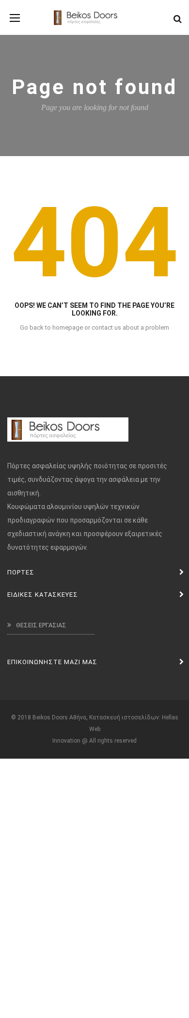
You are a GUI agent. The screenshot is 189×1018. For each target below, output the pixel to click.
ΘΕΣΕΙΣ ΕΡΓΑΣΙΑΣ (41, 625)
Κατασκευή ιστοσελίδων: (125, 717)
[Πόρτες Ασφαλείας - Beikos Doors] (94, 17)
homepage (67, 327)
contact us (106, 327)
